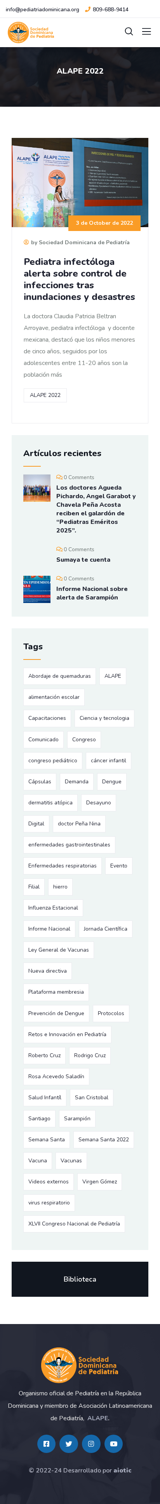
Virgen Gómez (99, 1181)
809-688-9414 (111, 9)
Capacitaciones (47, 718)
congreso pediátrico (52, 760)
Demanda (77, 781)
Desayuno (98, 802)
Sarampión (77, 1118)
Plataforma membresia (56, 992)
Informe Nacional (49, 929)
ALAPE (112, 676)
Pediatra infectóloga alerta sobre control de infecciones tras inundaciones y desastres (79, 279)
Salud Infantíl (44, 1097)
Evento (118, 865)
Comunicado (43, 739)
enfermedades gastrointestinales (69, 844)
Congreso (84, 739)
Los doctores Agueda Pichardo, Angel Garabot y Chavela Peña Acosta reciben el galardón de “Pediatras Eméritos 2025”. (96, 509)
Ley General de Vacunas (58, 950)
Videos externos (48, 1181)
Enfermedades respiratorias (62, 865)
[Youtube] (113, 1444)
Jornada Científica (105, 929)
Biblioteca (80, 1279)
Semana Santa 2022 (103, 1139)
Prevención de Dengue (56, 1013)
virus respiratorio (49, 1202)
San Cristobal (91, 1097)
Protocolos (111, 1013)
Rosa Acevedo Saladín (56, 1076)
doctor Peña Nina (79, 823)
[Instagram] (91, 1444)
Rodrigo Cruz (90, 1055)
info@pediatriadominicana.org (42, 9)
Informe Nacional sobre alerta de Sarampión (92, 593)
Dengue (112, 781)
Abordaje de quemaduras (59, 676)
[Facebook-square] (46, 1444)
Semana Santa (46, 1139)
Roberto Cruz (44, 1055)
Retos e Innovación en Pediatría (67, 1034)
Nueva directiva (47, 971)
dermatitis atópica (50, 802)
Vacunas (71, 1160)
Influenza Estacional (53, 908)
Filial (34, 886)
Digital (36, 823)
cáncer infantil (108, 760)
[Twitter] (68, 1444)
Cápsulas (39, 781)
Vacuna (37, 1160)
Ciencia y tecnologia (104, 718)
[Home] (80, 1365)
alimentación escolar (54, 697)
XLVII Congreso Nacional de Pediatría (74, 1223)
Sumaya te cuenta (83, 559)
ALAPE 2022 (45, 395)
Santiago (39, 1118)
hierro (60, 886)
